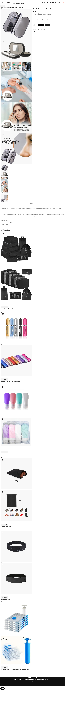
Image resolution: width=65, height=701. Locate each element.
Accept (2, 688)
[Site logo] (5, 2)
